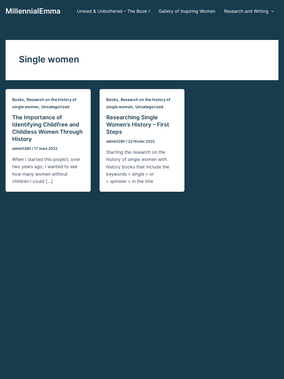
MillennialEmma (33, 11)
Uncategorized (55, 106)
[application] (271, 11)
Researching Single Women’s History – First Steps (137, 124)
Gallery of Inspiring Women (187, 11)
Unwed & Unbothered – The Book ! (113, 11)
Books (18, 99)
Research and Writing (246, 11)
